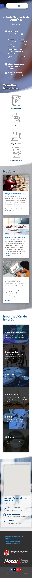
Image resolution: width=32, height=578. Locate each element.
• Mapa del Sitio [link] (8, 545)
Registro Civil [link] (16, 144)
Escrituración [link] (16, 108)
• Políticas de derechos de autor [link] (13, 540)
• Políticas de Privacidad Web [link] (12, 543)
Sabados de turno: (15, 49)
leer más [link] (7, 213)
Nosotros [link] (9, 374)
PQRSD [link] (8, 417)
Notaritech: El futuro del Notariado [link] (15, 237)
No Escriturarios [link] (16, 160)
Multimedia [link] (10, 437)
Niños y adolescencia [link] (15, 332)
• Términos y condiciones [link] (11, 535)
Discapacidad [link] (11, 352)
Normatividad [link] (11, 394)
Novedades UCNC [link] (10, 280)
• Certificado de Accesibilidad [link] (12, 541)
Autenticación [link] (16, 126)
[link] (2, 6)
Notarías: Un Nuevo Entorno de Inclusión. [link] (14, 194)
